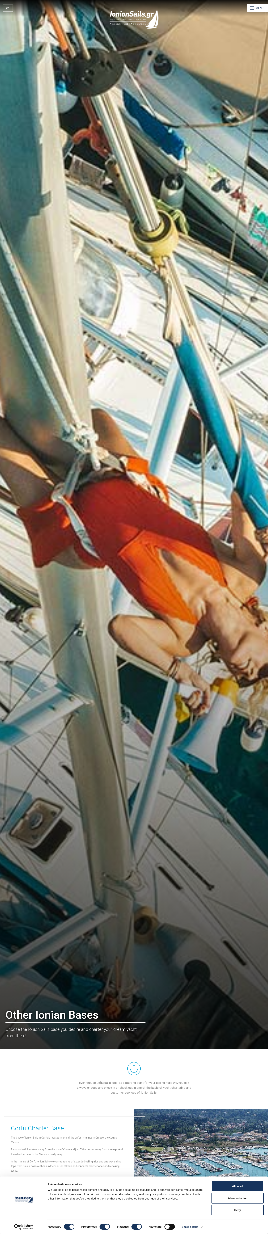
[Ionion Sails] (134, 19)
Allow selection (237, 1198)
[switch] (105, 1227)
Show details (190, 1226)
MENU (259, 8)
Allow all (237, 1186)
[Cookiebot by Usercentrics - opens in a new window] (24, 1227)
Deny (237, 1210)
